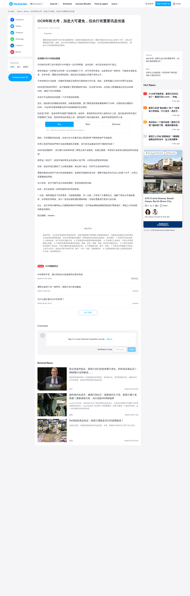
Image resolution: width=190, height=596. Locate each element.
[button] (36, 4)
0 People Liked (18, 77)
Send (131, 349)
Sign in (109, 339)
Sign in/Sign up (163, 4)
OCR (12, 67)
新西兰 (26, 67)
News (26, 11)
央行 (19, 67)
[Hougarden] (18, 3)
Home (19, 11)
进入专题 (88, 312)
